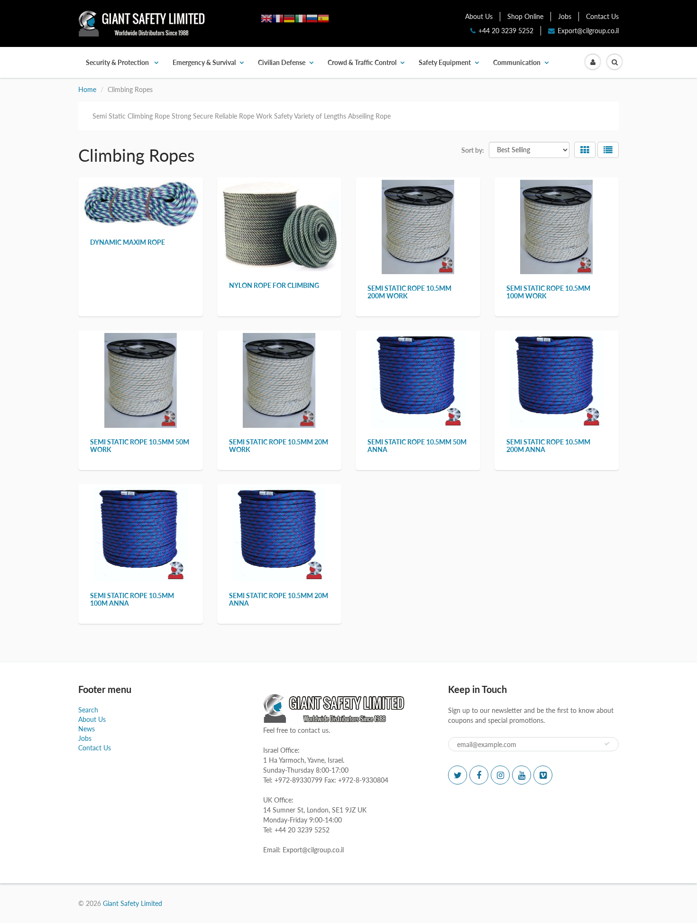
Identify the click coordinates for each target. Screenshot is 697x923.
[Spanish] (323, 18)
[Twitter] (457, 775)
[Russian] (312, 18)
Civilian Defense (281, 62)
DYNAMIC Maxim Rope (127, 242)
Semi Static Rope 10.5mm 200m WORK (409, 292)
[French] (278, 18)
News (86, 729)
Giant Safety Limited (132, 903)
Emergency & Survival (204, 62)
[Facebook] (478, 775)
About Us (479, 16)
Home (87, 89)
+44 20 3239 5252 (505, 31)
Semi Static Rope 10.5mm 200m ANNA (548, 445)
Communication (517, 62)
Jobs (564, 16)
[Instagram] (500, 775)
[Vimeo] (542, 775)
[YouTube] (521, 775)
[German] (289, 18)
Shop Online (525, 16)
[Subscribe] (607, 743)
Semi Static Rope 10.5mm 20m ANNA (278, 599)
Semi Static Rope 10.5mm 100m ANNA (132, 599)
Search (88, 710)
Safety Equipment (445, 62)
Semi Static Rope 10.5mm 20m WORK (278, 445)
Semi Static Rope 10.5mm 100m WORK (548, 292)
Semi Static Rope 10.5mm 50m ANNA (417, 445)
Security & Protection (118, 62)
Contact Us (602, 16)
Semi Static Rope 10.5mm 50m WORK (139, 445)
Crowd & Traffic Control (362, 62)
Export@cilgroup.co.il (588, 31)
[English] (266, 18)
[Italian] (300, 18)
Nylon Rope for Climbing (274, 285)
